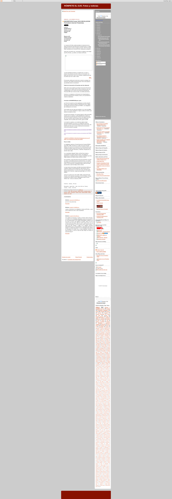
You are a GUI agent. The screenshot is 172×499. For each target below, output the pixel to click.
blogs (104, 429)
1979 (69, 191)
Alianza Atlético (106, 367)
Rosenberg (99, 350)
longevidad (108, 457)
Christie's (107, 381)
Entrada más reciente (66, 257)
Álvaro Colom (102, 485)
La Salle (97, 400)
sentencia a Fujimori (105, 363)
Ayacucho (97, 372)
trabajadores (98, 476)
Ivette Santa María (104, 396)
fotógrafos (107, 449)
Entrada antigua (90, 257)
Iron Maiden (97, 396)
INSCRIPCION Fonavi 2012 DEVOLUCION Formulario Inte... (103, 39)
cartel (101, 434)
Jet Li (100, 397)
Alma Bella (97, 368)
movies (98, 461)
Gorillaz (109, 392)
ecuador (107, 443)
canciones (108, 433)
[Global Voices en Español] (102, 209)
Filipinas (98, 347)
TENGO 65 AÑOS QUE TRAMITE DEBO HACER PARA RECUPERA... (103, 141)
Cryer (109, 383)
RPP (109, 411)
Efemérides (97, 328)
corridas (97, 439)
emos (104, 330)
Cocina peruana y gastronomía (104, 334)
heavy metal (101, 453)
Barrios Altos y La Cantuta (104, 333)
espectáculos (99, 357)
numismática (106, 463)
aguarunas (104, 424)
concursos (101, 339)
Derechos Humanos (100, 316)
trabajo (102, 476)
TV (96, 326)
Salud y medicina (100, 329)
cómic (109, 439)
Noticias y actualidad (100, 321)
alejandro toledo (87, 191)
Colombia (98, 345)
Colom (109, 344)
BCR (104, 372)
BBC (101, 372)
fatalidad (97, 448)
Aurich (100, 371)
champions (105, 434)
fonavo (69, 192)
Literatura (106, 312)
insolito (108, 358)
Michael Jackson (102, 349)
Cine (107, 320)
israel (108, 454)
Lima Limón (107, 401)
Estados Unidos (104, 345)
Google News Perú (100, 161)
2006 (98, 56)
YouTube (102, 311)
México (102, 338)
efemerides (97, 444)
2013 (98, 32)
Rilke (108, 414)
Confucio (107, 382)
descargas (102, 340)
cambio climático (98, 433)
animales (107, 353)
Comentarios (99, 64)
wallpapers (101, 482)
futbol (104, 358)
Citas (99, 315)
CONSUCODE (102, 376)
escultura (107, 340)
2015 (98, 28)
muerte (101, 461)
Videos (98, 307)
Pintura (98, 411)
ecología (101, 443)
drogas (97, 443)
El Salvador (102, 387)
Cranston (105, 383)
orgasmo (97, 466)
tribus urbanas (106, 476)
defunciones (98, 340)
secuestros (104, 472)
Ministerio (105, 406)
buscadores (97, 430)
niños (105, 462)
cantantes (108, 319)
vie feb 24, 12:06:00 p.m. (74, 207)
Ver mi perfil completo (101, 251)
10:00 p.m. (81, 189)
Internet (104, 347)
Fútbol (107, 316)
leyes (80, 192)
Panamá (100, 410)
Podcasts (105, 411)
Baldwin (101, 373)
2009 (98, 51)
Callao (97, 377)
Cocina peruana (102, 382)
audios (98, 428)
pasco (108, 466)
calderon (102, 430)
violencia (98, 343)
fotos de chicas (99, 358)
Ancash (107, 343)
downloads (107, 442)
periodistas (98, 362)
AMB (103, 366)
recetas (97, 472)
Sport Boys (105, 419)
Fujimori (99, 312)
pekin (103, 467)
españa (101, 447)
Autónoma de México (105, 371)
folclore (101, 448)
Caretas (101, 377)
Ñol (99, 486)
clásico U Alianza (99, 435)
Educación (103, 324)
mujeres (105, 461)
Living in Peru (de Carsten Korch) (103, 175)
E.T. (96, 386)
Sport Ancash (100, 419)
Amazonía (107, 368)
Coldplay (105, 344)
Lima (98, 320)
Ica (101, 347)
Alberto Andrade (99, 367)
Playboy (101, 411)
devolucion (97, 442)
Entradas (99, 62)
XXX (96, 423)
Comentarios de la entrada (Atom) (74, 259)
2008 (98, 53)
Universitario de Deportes (100, 353)
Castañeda (97, 378)
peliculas (107, 467)
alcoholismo (101, 425)
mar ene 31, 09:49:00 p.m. (75, 200)
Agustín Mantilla (107, 366)
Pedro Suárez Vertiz (106, 410)
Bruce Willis (97, 376)
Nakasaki (108, 349)
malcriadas (103, 458)
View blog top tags (99, 20)
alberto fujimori (81, 191)
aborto (100, 423)
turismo (97, 477)
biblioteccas (107, 428)
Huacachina (100, 395)
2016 (98, 27)
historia (105, 453)
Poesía (103, 320)
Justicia (77, 192)
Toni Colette (104, 420)
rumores (100, 472)
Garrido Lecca (105, 391)
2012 (98, 33)
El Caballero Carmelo (101, 386)
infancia (99, 454)
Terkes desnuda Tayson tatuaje (104, 36)
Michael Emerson (99, 406)
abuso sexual (106, 423)
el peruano (102, 444)
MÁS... (90, 77)
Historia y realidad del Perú (105, 328)
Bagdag (107, 372)
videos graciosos (103, 480)
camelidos (103, 433)
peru (104, 468)
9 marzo (99, 366)
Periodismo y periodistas (105, 317)
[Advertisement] (77, 12)
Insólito (97, 317)
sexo (108, 472)
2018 (98, 25)
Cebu (109, 378)
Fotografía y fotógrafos (103, 310)
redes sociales (107, 362)
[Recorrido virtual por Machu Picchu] (101, 180)
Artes (98, 333)
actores (106, 338)
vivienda (97, 482)
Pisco (107, 325)
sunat (70, 193)
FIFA (109, 345)
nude (101, 463)
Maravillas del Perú (107, 405)
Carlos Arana (106, 377)
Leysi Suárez (102, 401)
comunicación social (100, 438)
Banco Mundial (106, 373)
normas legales (85, 192)
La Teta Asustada (103, 400)
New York (104, 409)
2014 (98, 30)
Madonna (104, 404)
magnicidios (98, 458)
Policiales (108, 321)
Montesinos (102, 325)
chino (109, 434)
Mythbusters (100, 409)
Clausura (97, 382)
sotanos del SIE (98, 473)
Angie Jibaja (98, 344)
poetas (108, 468)
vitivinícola (107, 481)
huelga (109, 453)
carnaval (98, 434)
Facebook (97, 335)
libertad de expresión (102, 457)
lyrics (104, 359)
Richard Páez (104, 414)
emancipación (108, 444)
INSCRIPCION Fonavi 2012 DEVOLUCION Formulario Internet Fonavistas (77, 22)
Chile (96, 334)
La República (102, 348)
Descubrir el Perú (100, 174)
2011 (98, 48)
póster (108, 471)
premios (107, 326)
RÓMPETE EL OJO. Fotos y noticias (81, 6)
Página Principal (78, 257)
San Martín (104, 350)
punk (103, 362)
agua (101, 424)
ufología (107, 477)
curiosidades (101, 326)
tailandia (107, 473)
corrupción (107, 339)
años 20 (102, 428)
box (108, 429)
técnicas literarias (102, 477)
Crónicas (105, 315)
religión (98, 363)
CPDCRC (107, 376)
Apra (101, 344)
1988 (72, 191)
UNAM (101, 352)
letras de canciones (99, 359)
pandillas (104, 466)
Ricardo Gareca (98, 414)
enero (99, 35)
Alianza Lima (103, 343)
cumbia (100, 439)
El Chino (107, 386)
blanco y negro (98, 429)
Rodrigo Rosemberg (99, 415)
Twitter (108, 420)
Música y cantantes (101, 319)
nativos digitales (99, 462)
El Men (97, 387)
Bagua (97, 373)
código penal (105, 439)
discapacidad (102, 442)
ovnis (100, 466)
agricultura (97, 424)
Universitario (106, 352)
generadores (107, 452)
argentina (97, 354)
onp (68, 193)
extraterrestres (106, 447)
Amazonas (102, 368)
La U (106, 348)
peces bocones (98, 467)
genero (97, 453)
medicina (108, 330)
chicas (101, 354)
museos (109, 461)
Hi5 (96, 395)
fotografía (108, 357)
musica (108, 314)
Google (105, 392)
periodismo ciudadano (99, 468)
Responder (67, 203)
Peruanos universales (100, 314)
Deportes (108, 311)
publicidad (97, 471)
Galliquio (100, 391)
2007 (98, 54)
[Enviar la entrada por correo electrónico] (83, 189)
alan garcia (75, 191)
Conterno (97, 383)
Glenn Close (101, 392)
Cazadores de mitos (103, 378)
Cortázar (101, 383)
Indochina (104, 395)
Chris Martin (102, 381)
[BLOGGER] (99, 193)
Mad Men (100, 404)
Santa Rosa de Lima (102, 416)
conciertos (108, 354)
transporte (97, 364)
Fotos (97, 311)
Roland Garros (105, 415)
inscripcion (73, 192)
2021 (98, 24)
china (104, 354)
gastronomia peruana (99, 452)
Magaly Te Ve (101, 405)
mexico (107, 359)
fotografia (104, 357)
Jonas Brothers (104, 397)
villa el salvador (101, 481)
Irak (108, 395)
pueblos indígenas (103, 471)
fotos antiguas (102, 449)
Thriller (100, 420)
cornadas (107, 438)
